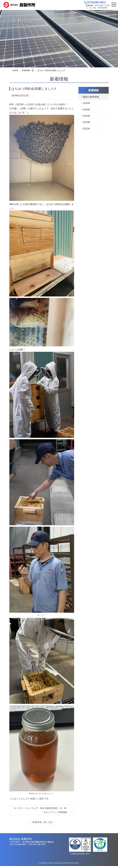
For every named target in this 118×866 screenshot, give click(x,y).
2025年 (86, 109)
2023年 (86, 122)
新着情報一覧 (28, 70)
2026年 (86, 103)
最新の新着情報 (91, 97)
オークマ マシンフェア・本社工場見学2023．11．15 (40, 808)
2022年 (86, 128)
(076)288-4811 (96, 2)
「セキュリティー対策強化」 (55, 812)
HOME (15, 70)
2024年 (86, 116)
